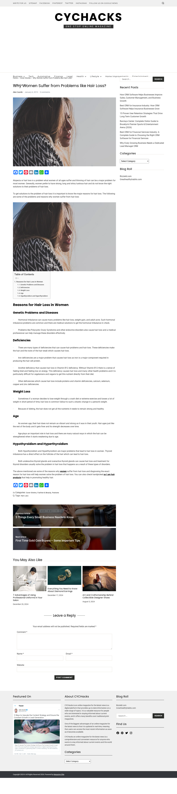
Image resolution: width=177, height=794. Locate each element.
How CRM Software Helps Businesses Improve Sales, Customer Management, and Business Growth (141, 97)
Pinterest (57, 3)
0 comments (45, 92)
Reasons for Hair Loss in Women (29, 282)
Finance (58, 76)
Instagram (81, 3)
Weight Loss (25, 290)
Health (80, 76)
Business (17, 76)
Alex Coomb (18, 92)
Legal (70, 76)
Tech (31, 76)
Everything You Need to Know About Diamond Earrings (62, 590)
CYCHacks (88, 17)
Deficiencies (25, 287)
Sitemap (33, 3)
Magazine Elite (59, 774)
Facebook (45, 3)
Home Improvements (116, 76)
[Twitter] (126, 732)
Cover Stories (31, 492)
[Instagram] (131, 732)
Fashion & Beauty (44, 492)
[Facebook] (117, 732)
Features (55, 492)
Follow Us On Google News (103, 3)
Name (20, 654)
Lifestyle (94, 76)
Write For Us (19, 3)
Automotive (44, 76)
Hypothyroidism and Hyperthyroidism (34, 296)
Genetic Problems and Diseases (32, 285)
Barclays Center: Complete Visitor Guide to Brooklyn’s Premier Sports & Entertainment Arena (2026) (139, 124)
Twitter (69, 3)
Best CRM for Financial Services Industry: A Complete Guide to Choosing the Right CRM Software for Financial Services (140, 135)
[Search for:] (135, 80)
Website (20, 665)
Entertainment (140, 76)
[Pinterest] (122, 732)
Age (21, 293)
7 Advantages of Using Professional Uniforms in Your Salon (27, 598)
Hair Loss (24, 496)
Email (69, 654)
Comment (22, 632)
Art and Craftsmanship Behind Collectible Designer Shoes (98, 596)
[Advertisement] (88, 53)
